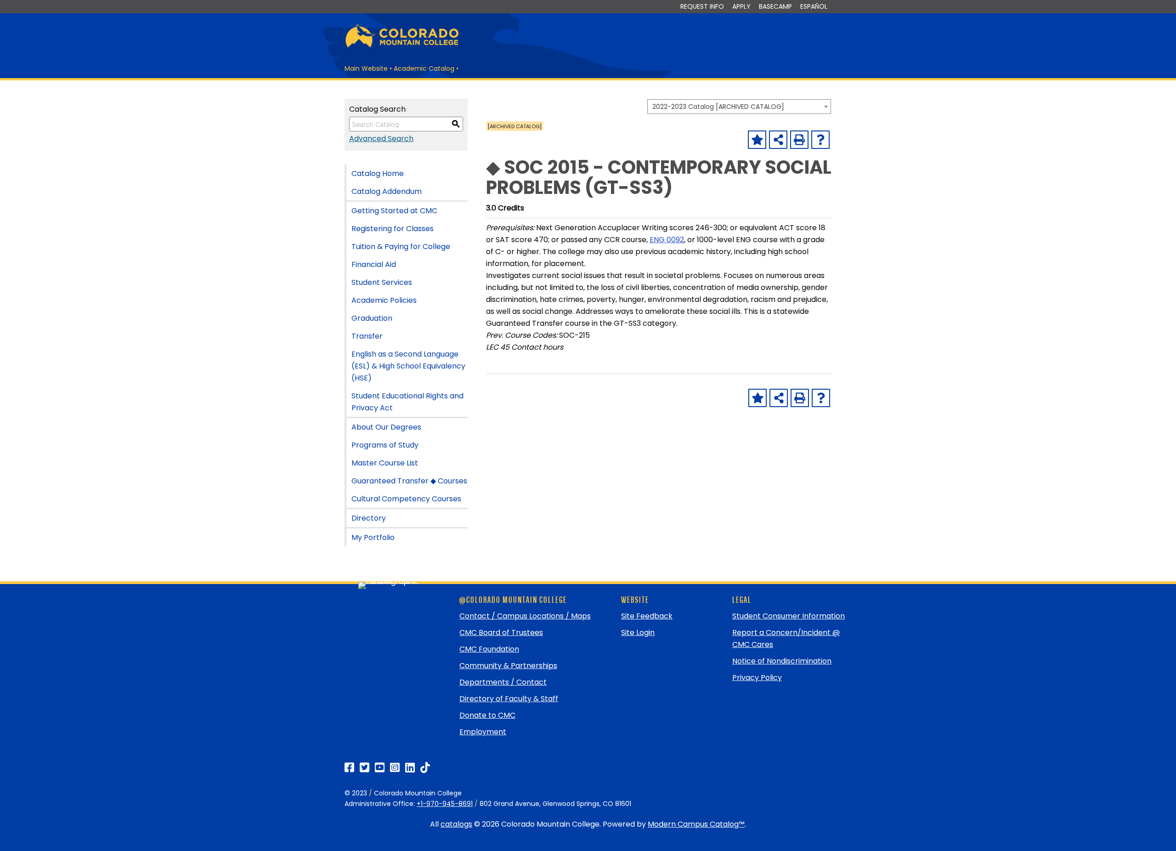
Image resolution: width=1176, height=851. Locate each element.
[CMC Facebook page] (349, 767)
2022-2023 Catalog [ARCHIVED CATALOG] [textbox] (718, 106)
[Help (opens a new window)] (820, 139)
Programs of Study (384, 445)
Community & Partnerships (508, 665)
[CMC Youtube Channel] (379, 767)
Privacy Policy (757, 677)
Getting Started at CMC (394, 210)
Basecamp (775, 6)
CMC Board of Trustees (501, 632)
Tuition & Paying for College (400, 246)
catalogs (456, 824)
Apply (741, 6)
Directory (368, 518)
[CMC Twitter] (364, 767)
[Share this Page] (778, 139)
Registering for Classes (392, 228)
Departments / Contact (503, 682)
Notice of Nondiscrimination (781, 661)
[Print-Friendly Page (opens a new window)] (799, 139)
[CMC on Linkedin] (410, 767)
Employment (482, 731)
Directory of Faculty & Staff (508, 698)
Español (813, 6)
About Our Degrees (386, 427)
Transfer (367, 336)
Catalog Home (377, 173)
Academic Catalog (424, 68)
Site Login (638, 632)
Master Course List (384, 463)
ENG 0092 (667, 239)
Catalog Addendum (386, 191)
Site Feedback (647, 616)
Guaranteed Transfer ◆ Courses (409, 481)
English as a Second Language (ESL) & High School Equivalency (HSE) (408, 366)
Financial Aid (373, 264)
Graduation (371, 318)
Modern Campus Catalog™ (696, 824)
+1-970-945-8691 (445, 803)
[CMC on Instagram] (395, 767)
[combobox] (739, 106)
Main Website (366, 68)
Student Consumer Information (788, 616)
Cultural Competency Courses (406, 499)
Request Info (702, 6)
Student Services (381, 282)
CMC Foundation (489, 649)
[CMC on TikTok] (425, 767)
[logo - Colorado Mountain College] (402, 46)
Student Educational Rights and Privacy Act (407, 402)
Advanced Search (381, 138)
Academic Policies (384, 300)
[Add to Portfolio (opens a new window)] (757, 139)
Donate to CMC (487, 715)
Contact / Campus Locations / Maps (525, 616)
